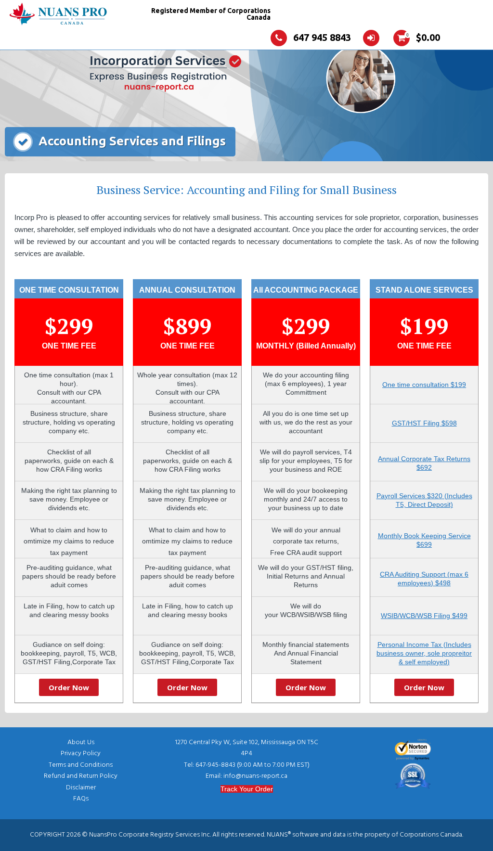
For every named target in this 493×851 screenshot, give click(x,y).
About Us (80, 742)
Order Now (69, 687)
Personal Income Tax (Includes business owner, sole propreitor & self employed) (424, 653)
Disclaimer (81, 787)
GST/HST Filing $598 (424, 423)
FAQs (81, 798)
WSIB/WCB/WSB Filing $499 (424, 615)
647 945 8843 (322, 37)
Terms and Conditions (81, 765)
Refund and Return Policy (80, 776)
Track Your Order (247, 789)
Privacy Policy (81, 753)
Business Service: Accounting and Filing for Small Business (246, 189)
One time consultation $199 (424, 384)
